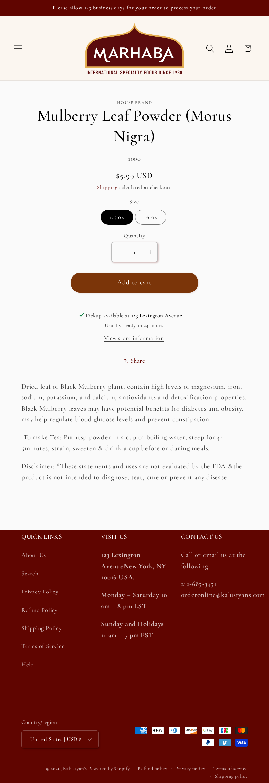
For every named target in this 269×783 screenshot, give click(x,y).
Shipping (107, 187)
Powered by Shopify (109, 768)
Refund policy (152, 768)
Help (27, 664)
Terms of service (230, 768)
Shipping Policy (41, 628)
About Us (33, 555)
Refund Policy (39, 610)
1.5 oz (117, 217)
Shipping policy (231, 776)
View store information (134, 338)
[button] (18, 48)
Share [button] (138, 360)
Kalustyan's (75, 768)
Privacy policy (190, 768)
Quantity (134, 235)
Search (30, 573)
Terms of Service (42, 646)
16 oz (150, 217)
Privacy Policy (40, 591)
